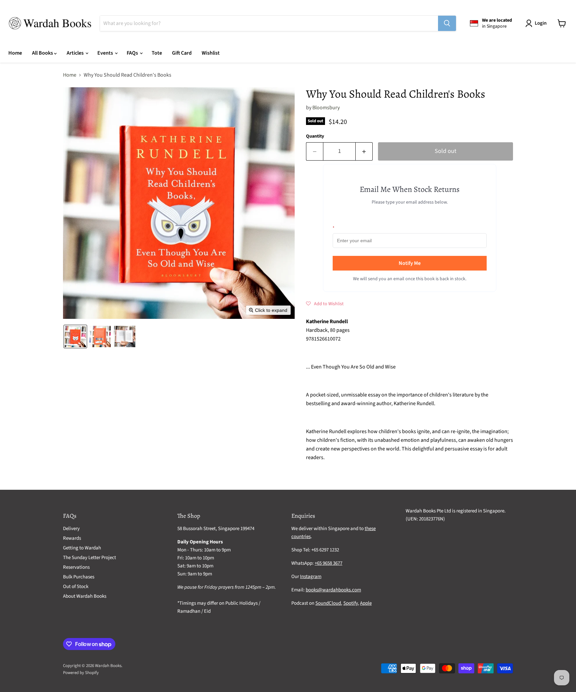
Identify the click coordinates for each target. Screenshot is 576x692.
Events (105, 53)
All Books (43, 53)
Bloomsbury (326, 107)
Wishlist (211, 53)
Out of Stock (75, 586)
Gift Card (182, 53)
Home (15, 53)
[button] (537, 23)
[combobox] (269, 23)
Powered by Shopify (81, 673)
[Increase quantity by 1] (364, 151)
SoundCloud (328, 603)
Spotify (350, 603)
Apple (366, 603)
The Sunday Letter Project (89, 557)
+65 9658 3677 (328, 563)
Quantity (315, 136)
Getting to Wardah (82, 547)
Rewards (72, 538)
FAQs (133, 53)
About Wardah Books (84, 596)
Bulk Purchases (78, 576)
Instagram (310, 576)
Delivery (71, 528)
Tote (157, 53)
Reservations (76, 567)
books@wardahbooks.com (333, 589)
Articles (76, 53)
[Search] (447, 23)
